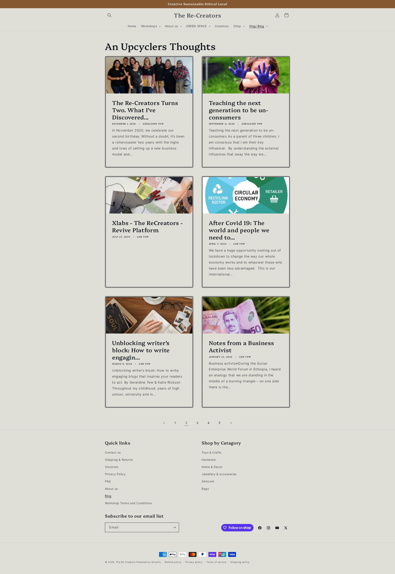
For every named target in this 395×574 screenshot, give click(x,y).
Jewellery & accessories (219, 474)
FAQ (108, 481)
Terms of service (216, 561)
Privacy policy (193, 561)
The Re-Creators (126, 562)
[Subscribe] (174, 527)
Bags (205, 488)
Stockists (111, 467)
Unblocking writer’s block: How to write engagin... (141, 349)
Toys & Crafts (211, 452)
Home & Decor (212, 467)
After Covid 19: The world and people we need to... (239, 229)
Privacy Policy (115, 474)
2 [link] (186, 423)
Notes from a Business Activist (241, 346)
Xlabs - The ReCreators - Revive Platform (147, 226)
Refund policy (173, 561)
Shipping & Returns (119, 459)
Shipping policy (240, 561)
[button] (109, 15)
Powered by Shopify (148, 562)
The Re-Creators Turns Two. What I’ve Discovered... (145, 109)
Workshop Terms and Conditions (128, 503)
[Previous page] (164, 422)
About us (111, 488)
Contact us (113, 452)
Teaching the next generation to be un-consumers (238, 109)
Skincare (208, 481)
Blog (108, 496)
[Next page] (230, 422)
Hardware (209, 459)
